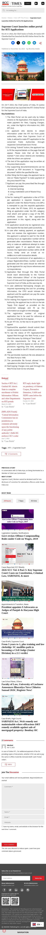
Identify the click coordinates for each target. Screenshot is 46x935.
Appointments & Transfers (12, 604)
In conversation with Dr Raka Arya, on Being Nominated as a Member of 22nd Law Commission (23, 470)
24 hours (7, 501)
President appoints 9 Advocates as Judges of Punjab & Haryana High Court (20, 610)
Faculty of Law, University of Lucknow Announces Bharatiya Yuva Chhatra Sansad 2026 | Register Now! (22, 687)
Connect (27, 3)
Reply (10, 764)
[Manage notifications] (4, 931)
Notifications (24, 533)
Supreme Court (19, 448)
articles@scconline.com (31, 885)
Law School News (9, 681)
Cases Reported (8, 567)
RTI (9, 448)
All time (34, 501)
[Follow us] (4, 890)
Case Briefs (6, 641)
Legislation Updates (10, 533)
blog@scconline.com (8, 885)
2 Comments (13, 454)
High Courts (16, 718)
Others (19, 681)
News (26, 604)
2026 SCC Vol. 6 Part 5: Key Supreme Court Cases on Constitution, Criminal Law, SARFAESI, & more (22, 573)
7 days (20, 501)
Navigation (23, 932)
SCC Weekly (19, 567)
